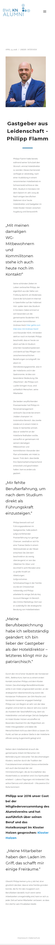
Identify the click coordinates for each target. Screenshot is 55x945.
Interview (32, 50)
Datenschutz (34, 938)
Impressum (23, 938)
